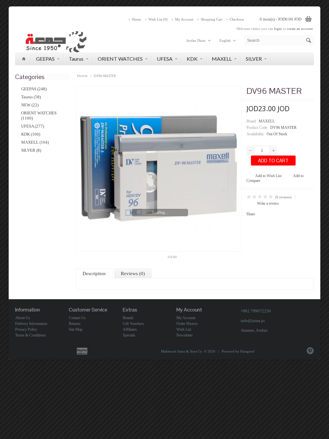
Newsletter (184, 335)
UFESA (165, 59)
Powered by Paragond (238, 351)
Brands (128, 318)
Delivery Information (31, 323)
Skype (287, 350)
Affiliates (130, 329)
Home (136, 19)
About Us (22, 318)
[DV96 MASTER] (158, 168)
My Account (184, 19)
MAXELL (222, 59)
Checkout (237, 19)
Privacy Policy (26, 329)
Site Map (76, 329)
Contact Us (77, 318)
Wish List (183, 329)
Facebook (265, 350)
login (278, 29)
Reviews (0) (133, 273)
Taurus (76, 59)
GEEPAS (45, 59)
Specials (129, 335)
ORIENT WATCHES (120, 59)
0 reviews (283, 197)
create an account (300, 29)
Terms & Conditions (30, 335)
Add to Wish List (268, 176)
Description (94, 273)
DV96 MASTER (105, 76)
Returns (75, 323)
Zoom (172, 257)
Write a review (268, 203)
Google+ (276, 350)
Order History (187, 323)
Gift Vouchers (133, 323)
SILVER (254, 59)
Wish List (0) (158, 19)
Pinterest (310, 350)
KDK (192, 59)
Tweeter (299, 350)
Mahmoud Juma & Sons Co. (182, 351)
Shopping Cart (211, 19)
